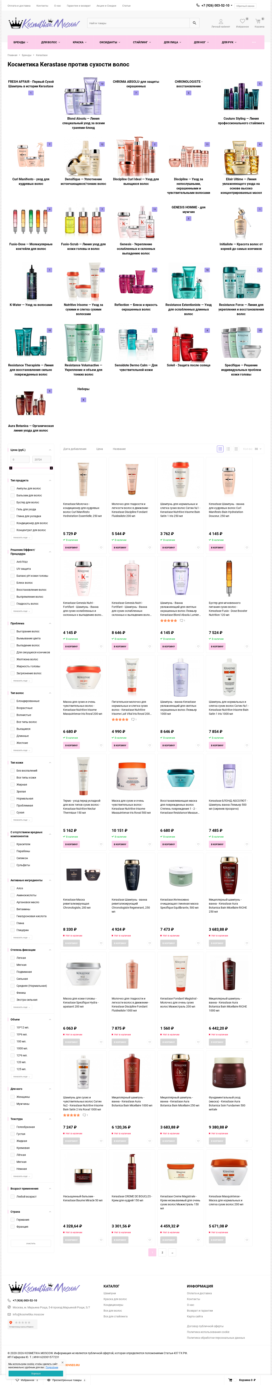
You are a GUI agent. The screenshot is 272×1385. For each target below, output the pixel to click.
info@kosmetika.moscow (28, 1314)
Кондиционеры (113, 1304)
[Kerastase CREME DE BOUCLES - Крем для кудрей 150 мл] (132, 1171)
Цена (99, 449)
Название (119, 449)
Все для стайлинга (116, 1316)
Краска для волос (115, 1299)
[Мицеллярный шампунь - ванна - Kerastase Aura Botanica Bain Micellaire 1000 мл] (132, 1073)
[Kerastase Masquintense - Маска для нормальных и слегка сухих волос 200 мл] (229, 1171)
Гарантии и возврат (79, 5)
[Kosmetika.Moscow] (53, 1287)
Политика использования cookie (208, 1332)
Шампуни (110, 1293)
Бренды (26, 55)
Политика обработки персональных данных (216, 1337)
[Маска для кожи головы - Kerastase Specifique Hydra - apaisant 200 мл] (83, 974)
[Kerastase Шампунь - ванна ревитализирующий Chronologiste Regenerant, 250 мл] (132, 875)
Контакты (42, 5)
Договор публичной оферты (205, 1326)
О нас (57, 5)
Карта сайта (195, 1316)
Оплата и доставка (19, 5)
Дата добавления (74, 449)
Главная (12, 55)
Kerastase (42, 55)
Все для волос (113, 1310)
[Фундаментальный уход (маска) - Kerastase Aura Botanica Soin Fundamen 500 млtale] (229, 1073)
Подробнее (52, 1367)
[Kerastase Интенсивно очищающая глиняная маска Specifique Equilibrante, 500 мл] (180, 875)
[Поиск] (195, 23)
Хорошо (36, 1373)
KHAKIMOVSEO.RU (68, 1365)
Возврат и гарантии (200, 1310)
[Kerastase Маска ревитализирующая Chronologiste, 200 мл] (83, 875)
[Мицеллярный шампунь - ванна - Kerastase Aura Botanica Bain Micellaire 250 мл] (180, 1073)
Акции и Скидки (106, 5)
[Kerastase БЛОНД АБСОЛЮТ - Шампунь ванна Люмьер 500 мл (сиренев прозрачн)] (229, 776)
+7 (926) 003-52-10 (215, 5)
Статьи (126, 5)
